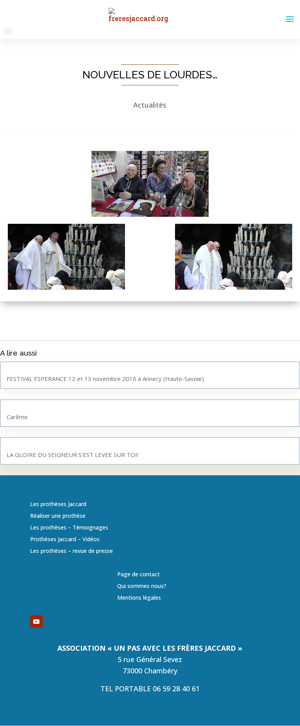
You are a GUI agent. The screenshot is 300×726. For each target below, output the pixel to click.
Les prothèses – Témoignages (69, 528)
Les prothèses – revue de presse (71, 551)
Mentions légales (139, 598)
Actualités (149, 105)
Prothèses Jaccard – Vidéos (65, 540)
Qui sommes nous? (141, 586)
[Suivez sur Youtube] (36, 621)
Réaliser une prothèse (58, 516)
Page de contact (138, 575)
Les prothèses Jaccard (58, 504)
